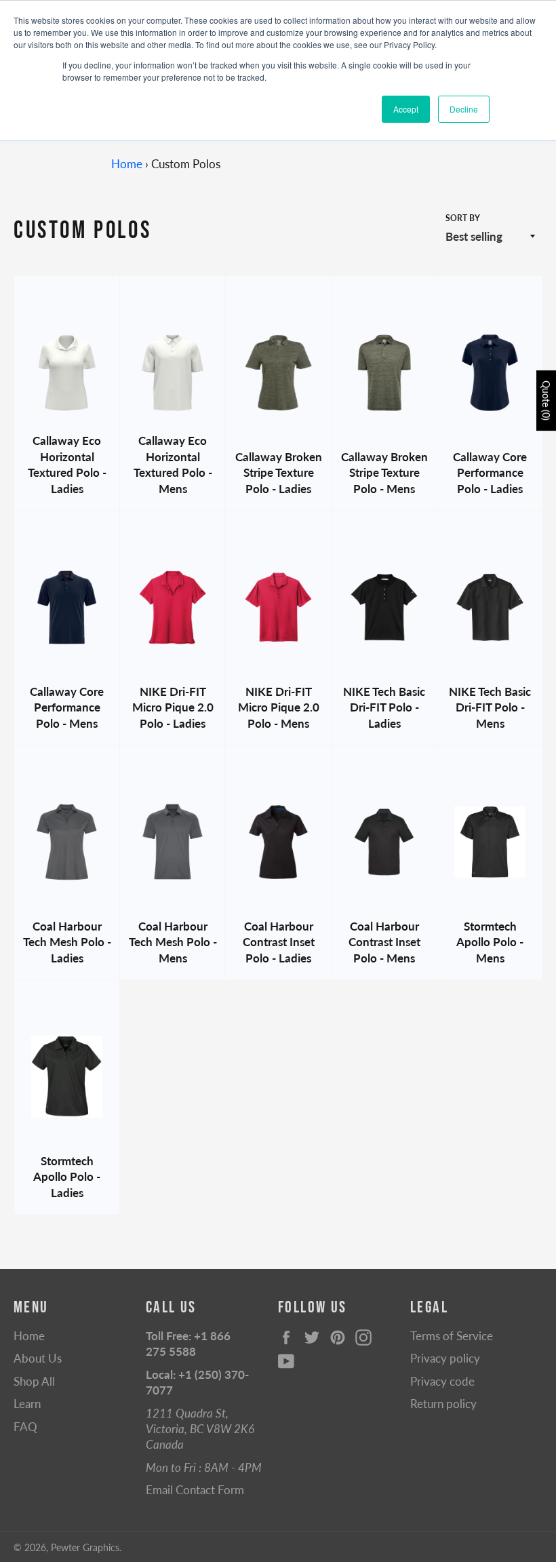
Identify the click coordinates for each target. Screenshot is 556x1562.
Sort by (462, 218)
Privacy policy (445, 1358)
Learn (27, 1404)
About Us (38, 1358)
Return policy (443, 1404)
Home (126, 164)
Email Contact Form (195, 1490)
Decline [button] (464, 109)
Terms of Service (451, 1336)
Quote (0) (546, 400)
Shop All (34, 1381)
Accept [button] (405, 109)
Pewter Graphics (85, 1547)
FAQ (25, 1427)
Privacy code (442, 1381)
